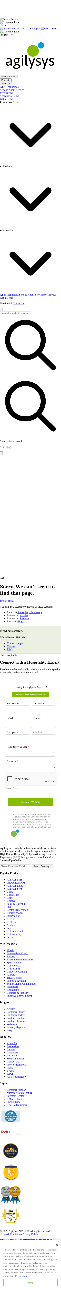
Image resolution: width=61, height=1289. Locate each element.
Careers (11, 646)
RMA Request (14, 1098)
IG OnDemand (15, 931)
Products (5, 80)
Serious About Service (12, 89)
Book (10, 891)
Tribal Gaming (14, 977)
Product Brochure (16, 1018)
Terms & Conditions (11, 1234)
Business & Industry (17, 992)
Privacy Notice (22, 1276)
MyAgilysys (6, 92)
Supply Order (14, 1101)
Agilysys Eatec (15, 885)
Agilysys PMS (14, 879)
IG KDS (11, 922)
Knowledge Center (17, 1105)
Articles (24, 615)
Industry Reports (16, 1027)
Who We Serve (8, 76)
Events (10, 1070)
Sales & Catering (16, 903)
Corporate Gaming (17, 971)
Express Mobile (15, 912)
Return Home (7, 601)
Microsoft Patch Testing (19, 1092)
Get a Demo (6, 99)
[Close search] (1, 309)
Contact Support (15, 643)
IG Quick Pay (14, 934)
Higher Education (16, 980)
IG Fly (10, 919)
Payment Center (15, 1095)
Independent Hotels (17, 953)
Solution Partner (15, 1058)
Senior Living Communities (21, 983)
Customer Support (16, 1089)
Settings (30, 1282)
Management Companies (20, 959)
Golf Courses (14, 965)
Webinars (12, 1024)
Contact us (18, 303)
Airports (11, 974)
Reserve (11, 900)
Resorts (11, 956)
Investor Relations (16, 1064)
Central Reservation (17, 909)
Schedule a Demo (9, 96)
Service (11, 937)
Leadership (13, 1046)
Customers (12, 1052)
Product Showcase (17, 1021)
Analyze (11, 925)
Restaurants (13, 989)
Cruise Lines (13, 968)
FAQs (10, 649)
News (10, 1067)
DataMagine (13, 915)
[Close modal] (1, 453)
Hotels (10, 950)
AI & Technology (9, 86)
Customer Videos (16, 1015)
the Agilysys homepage (29, 612)
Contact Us (13, 1061)
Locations (12, 1055)
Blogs (20, 621)
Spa (9, 906)
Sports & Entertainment (19, 995)
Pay (9, 928)
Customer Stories (16, 1012)
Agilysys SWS (15, 888)
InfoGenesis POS (16, 882)
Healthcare (12, 986)
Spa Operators (14, 962)
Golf (9, 897)
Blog (9, 1030)
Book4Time (13, 894)
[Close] (57, 1244)
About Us (6, 83)
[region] (30, 1264)
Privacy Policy (30, 1234)
